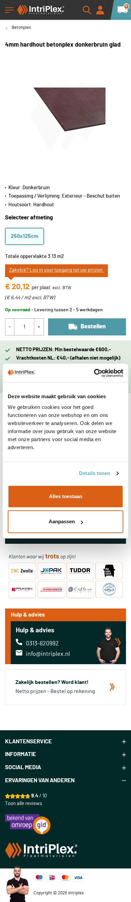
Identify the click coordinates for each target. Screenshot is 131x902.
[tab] (65, 742)
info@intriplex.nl (48, 654)
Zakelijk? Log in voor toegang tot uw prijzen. (56, 270)
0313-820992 (42, 644)
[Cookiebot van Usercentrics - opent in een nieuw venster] (94, 373)
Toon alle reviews (23, 803)
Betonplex (21, 27)
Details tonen (94, 473)
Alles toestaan (65, 496)
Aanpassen (62, 521)
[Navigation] (9, 10)
